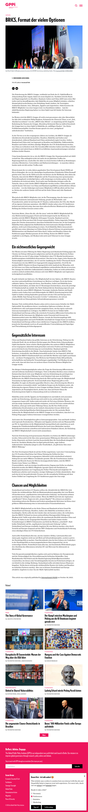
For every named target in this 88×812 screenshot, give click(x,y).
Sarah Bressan (51, 661)
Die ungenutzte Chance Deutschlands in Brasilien (23, 725)
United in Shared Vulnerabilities (19, 690)
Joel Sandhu (21, 694)
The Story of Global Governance (19, 615)
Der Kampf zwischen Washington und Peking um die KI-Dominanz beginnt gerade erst (61, 618)
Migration (8, 795)
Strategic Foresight (11, 785)
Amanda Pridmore (14, 619)
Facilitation (9, 782)
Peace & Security (10, 799)
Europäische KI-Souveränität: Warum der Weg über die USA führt (23, 656)
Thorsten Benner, (17, 78)
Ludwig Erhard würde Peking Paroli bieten (63, 690)
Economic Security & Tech (13, 779)
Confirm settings (49, 807)
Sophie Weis (11, 694)
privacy (39, 785)
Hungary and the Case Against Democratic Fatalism (63, 656)
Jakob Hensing (26, 661)
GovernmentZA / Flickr (60, 71)
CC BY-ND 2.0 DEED (68, 71)
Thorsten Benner (53, 625)
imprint (49, 785)
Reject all (36, 807)
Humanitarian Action (11, 792)
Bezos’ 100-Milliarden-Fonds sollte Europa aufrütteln (63, 725)
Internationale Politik (49, 577)
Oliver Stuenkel (25, 78)
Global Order (9, 789)
